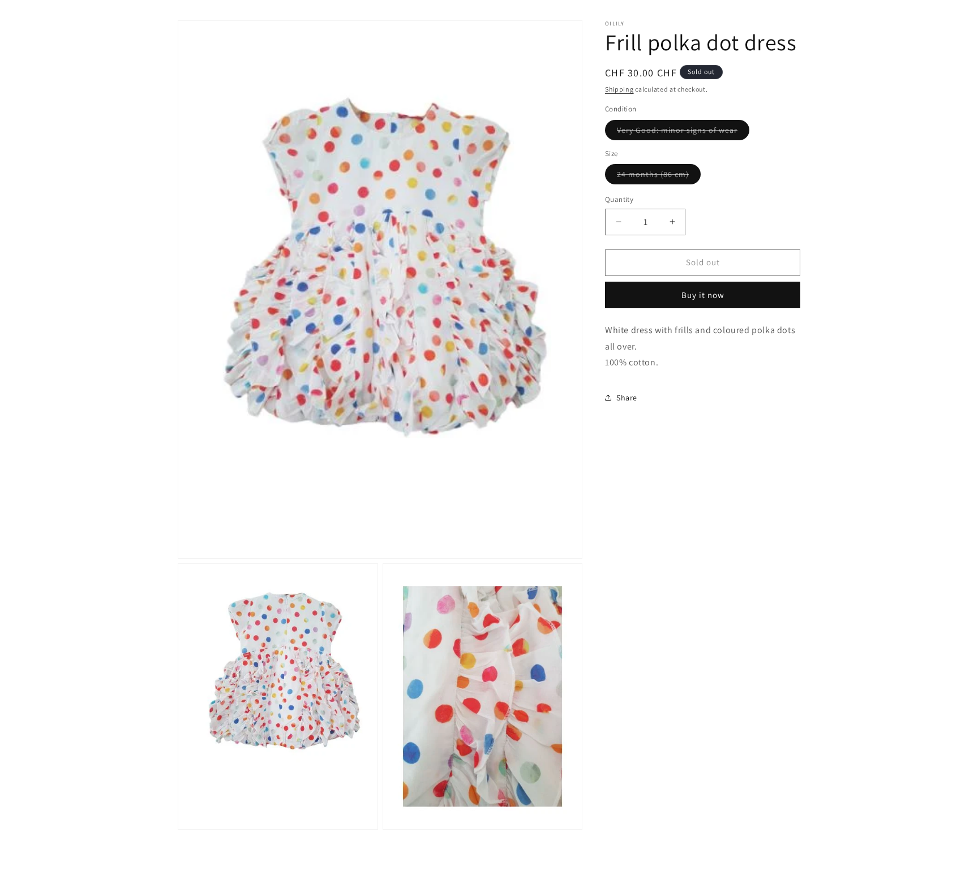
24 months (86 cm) (659, 176)
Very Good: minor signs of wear (683, 132)
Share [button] (626, 398)
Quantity (619, 199)
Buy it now (702, 295)
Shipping (619, 89)
